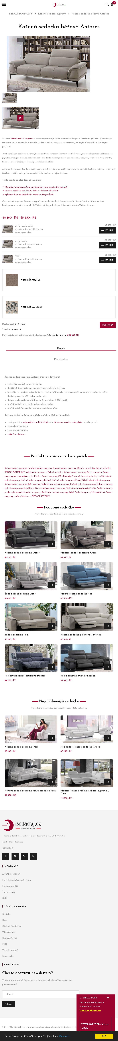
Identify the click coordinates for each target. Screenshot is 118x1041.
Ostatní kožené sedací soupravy (50, 488)
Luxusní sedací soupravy (64, 468)
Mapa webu (8, 956)
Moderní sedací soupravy (40, 468)
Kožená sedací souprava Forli (21, 747)
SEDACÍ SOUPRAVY (15, 472)
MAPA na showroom (90, 1011)
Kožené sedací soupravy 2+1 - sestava (22, 484)
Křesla (37, 476)
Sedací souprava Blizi (17, 635)
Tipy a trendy (8, 892)
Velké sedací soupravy (36, 472)
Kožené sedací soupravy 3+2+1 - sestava (83, 472)
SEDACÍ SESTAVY (41, 496)
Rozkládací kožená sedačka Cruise (80, 747)
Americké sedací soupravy (28, 492)
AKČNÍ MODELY (11, 874)
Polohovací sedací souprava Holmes (25, 676)
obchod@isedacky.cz (13, 842)
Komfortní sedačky (86, 468)
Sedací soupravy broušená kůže (81, 488)
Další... (5, 898)
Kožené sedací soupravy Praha (66, 480)
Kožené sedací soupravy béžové (36, 480)
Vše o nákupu (8, 932)
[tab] (59, 349)
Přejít (51, 544)
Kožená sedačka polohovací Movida (81, 635)
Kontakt (6, 914)
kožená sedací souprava (22, 139)
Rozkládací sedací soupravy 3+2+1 (58, 492)
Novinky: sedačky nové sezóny (16, 880)
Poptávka (107, 325)
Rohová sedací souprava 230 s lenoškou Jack (30, 791)
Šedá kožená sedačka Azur (20, 594)
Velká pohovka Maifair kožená (78, 676)
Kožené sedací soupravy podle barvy (87, 484)
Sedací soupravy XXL (52, 476)
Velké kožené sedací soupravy (96, 480)
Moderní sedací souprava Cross (78, 553)
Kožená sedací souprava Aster (22, 553)
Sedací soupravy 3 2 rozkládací (90, 492)
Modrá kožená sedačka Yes (76, 594)
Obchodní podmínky (11, 926)
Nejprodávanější (10, 886)
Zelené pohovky (55, 472)
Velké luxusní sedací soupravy (55, 484)
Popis (61, 348)
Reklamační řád (9, 938)
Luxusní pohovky (89, 476)
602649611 (8, 848)
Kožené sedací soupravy (16, 468)
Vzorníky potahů (10, 950)
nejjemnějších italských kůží (35, 422)
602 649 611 (73, 335)
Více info (64, 1036)
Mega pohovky (103, 468)
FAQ (4, 944)
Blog (4, 920)
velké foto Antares (16, 434)
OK (104, 1036)
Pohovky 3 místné (71, 476)
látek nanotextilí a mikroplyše (68, 422)
